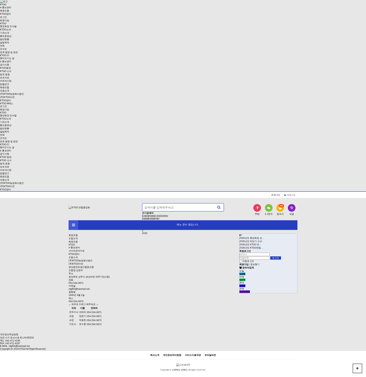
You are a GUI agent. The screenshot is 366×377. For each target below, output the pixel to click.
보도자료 (4, 77)
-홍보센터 (5, 7)
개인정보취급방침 (9, 334)
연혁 (2, 45)
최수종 (82, 324)
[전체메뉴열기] (73, 225)
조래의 (82, 312)
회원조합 (4, 10)
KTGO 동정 (5, 157)
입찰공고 (4, 84)
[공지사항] (240, 235)
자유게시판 (5, 81)
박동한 (82, 320)
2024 (144, 233)
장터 (5, 14)
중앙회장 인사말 (8, 26)
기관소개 (4, 32)
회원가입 (4, 20)
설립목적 (4, 42)
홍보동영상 (5, 36)
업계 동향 (5, 74)
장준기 (82, 316)
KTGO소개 (5, 29)
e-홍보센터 (74, 247)
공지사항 (4, 64)
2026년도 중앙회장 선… (251, 238)
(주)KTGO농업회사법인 (12, 94)
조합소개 (4, 90)
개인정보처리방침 (172, 355)
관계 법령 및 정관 (9, 52)
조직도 (3, 49)
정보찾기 (254, 264)
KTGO (72, 244)
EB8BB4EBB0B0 (151, 218)
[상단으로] (357, 368)
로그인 (3, 17)
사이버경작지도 (77, 250)
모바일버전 (210, 355)
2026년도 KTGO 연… (250, 244)
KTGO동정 (5, 68)
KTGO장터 (5, 189)
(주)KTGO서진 (7, 97)
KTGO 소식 (5, 71)
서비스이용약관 (193, 355)
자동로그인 (248, 261)
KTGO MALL (6, 103)
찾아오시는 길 (7, 58)
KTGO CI (4, 55)
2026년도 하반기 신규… (251, 241)
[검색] (219, 207)
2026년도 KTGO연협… (251, 247)
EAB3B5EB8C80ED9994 (155, 216)
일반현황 (4, 39)
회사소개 (154, 355)
